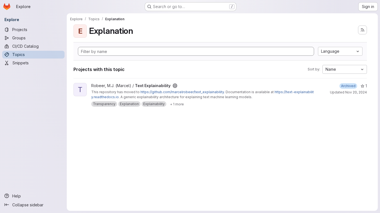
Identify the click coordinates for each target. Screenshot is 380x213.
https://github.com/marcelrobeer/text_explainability (182, 92)
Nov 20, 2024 (356, 92)
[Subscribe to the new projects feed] (362, 30)
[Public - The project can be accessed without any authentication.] (175, 85)
